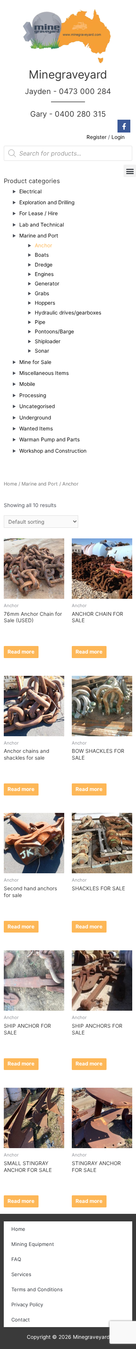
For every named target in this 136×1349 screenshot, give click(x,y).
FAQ (16, 1259)
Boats (42, 255)
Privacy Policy (27, 1304)
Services (21, 1274)
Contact (20, 1320)
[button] (130, 171)
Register (97, 137)
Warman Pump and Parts (49, 439)
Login (118, 137)
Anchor (43, 245)
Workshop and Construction (53, 451)
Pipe (40, 322)
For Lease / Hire (38, 213)
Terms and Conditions (37, 1289)
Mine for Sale (35, 362)
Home (10, 484)
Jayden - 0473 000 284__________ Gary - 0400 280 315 (68, 103)
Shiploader (47, 341)
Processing (32, 395)
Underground (35, 418)
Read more (21, 652)
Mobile (27, 384)
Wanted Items (36, 429)
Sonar (42, 351)
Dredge (44, 265)
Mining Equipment (32, 1244)
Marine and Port (38, 236)
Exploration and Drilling (46, 202)
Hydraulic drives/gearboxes (68, 313)
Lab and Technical (41, 225)
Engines (44, 274)
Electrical (30, 191)
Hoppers (45, 303)
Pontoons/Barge (54, 331)
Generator (47, 284)
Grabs (42, 293)
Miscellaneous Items (44, 373)
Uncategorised (37, 406)
